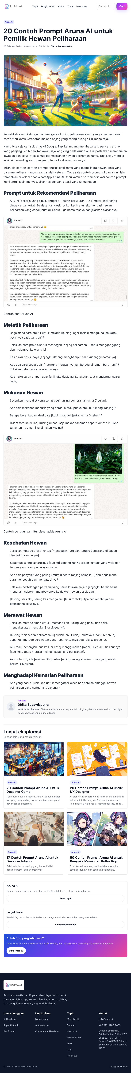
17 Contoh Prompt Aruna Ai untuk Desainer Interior (32, 859)
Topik (35, 6)
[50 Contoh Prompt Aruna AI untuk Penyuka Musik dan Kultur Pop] (97, 829)
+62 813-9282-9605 (110, 1025)
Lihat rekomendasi (65, 924)
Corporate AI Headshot (47, 1031)
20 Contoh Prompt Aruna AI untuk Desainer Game (33, 790)
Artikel (61, 6)
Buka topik (65, 898)
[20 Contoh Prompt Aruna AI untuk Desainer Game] (34, 759)
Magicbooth (47, 6)
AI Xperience (42, 1025)
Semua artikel (74, 1037)
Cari (122, 6)
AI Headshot (10, 1019)
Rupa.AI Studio (11, 1025)
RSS (69, 1049)
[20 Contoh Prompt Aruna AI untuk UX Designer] (97, 759)
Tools (70, 6)
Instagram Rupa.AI (118, 1066)
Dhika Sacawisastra (61, 46)
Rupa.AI (71, 1025)
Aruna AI (9, 22)
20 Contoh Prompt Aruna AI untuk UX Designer (96, 790)
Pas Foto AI (9, 1031)
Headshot (72, 1031)
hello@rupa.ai (106, 1019)
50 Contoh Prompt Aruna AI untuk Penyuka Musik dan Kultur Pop (96, 859)
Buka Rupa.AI (16, 950)
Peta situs (81, 6)
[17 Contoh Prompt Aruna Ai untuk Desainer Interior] (34, 829)
